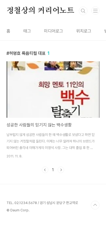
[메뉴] (95, 11)
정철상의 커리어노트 (40, 11)
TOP (95, 205)
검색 (83, 11)
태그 (27, 31)
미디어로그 (53, 31)
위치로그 (83, 31)
